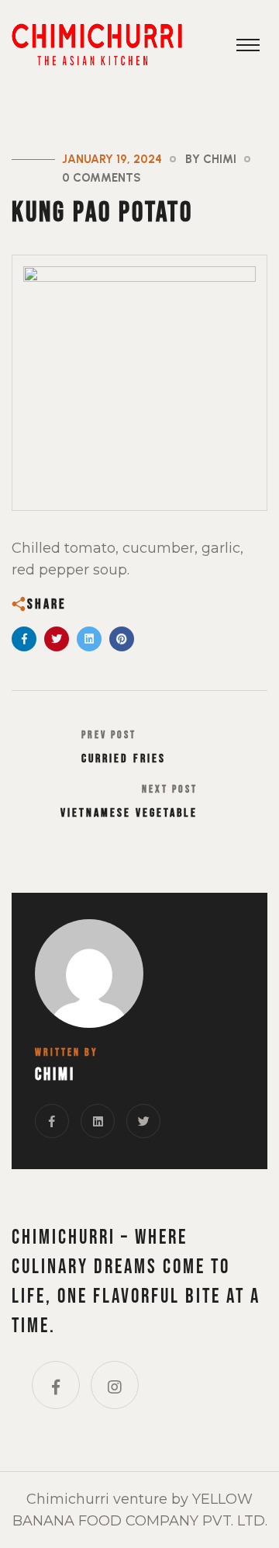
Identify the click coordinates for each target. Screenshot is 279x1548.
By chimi (210, 159)
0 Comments (101, 178)
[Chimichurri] (97, 43)
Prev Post (108, 734)
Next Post (170, 789)
